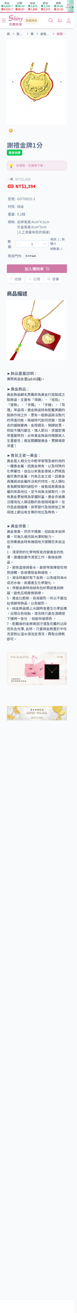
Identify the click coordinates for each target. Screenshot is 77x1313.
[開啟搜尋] (50, 20)
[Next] (61, 82)
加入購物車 (34, 268)
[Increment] (45, 244)
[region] (37, 82)
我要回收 (31, 20)
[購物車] (59, 20)
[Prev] (13, 82)
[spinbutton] (32, 243)
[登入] (68, 20)
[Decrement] (19, 244)
